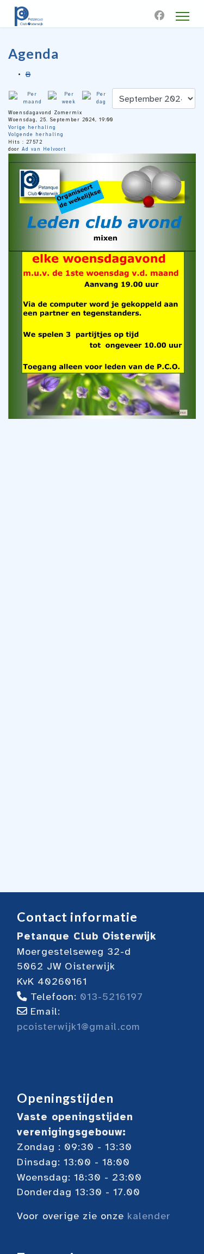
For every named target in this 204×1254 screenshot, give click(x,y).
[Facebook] (159, 16)
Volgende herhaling (36, 134)
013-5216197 (111, 997)
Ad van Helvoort (44, 149)
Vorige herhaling (32, 127)
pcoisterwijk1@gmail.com (78, 1027)
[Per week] (64, 98)
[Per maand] (28, 98)
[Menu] (182, 16)
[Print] (28, 74)
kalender (149, 1216)
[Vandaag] (96, 98)
